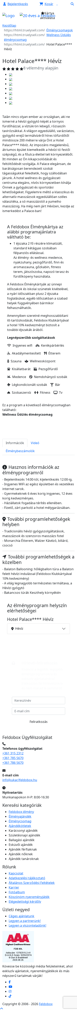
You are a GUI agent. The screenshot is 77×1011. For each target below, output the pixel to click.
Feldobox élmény (21, 812)
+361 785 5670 (12, 758)
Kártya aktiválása (47, 15)
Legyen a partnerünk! (25, 921)
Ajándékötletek (20, 826)
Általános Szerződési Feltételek (32, 883)
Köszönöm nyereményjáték (29, 897)
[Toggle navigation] (66, 17)
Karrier (14, 887)
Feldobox (46, 1004)
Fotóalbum (17, 892)
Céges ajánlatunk (21, 916)
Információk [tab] (15, 443)
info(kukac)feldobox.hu (19, 780)
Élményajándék (20, 816)
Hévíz (19, 628)
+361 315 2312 (12, 753)
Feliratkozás (39, 722)
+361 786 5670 (12, 763)
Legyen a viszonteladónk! (27, 925)
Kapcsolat (16, 873)
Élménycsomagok (59, 30)
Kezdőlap (9, 25)
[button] (15, 4)
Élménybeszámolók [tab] (20, 451)
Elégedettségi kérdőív (25, 901)
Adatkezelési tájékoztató (27, 878)
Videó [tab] (35, 443)
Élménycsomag (20, 821)
